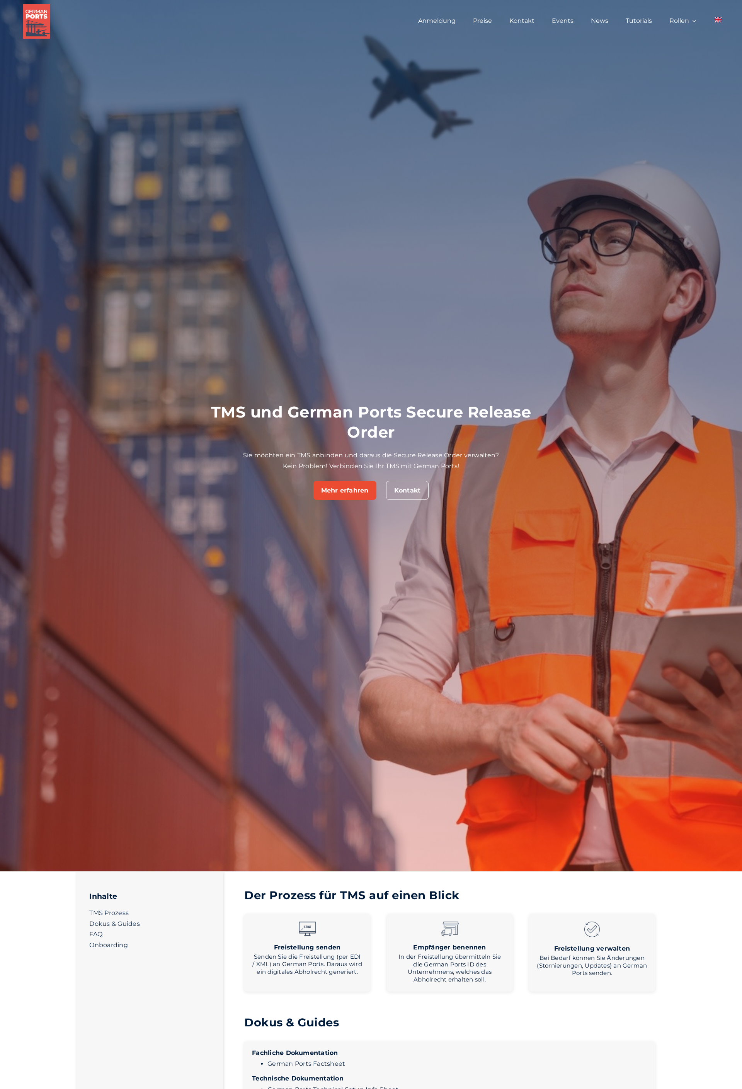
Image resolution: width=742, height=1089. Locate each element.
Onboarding (108, 945)
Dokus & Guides (114, 923)
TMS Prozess (109, 913)
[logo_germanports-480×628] (36, 6)
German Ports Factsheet (306, 1063)
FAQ (95, 934)
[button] (344, 490)
